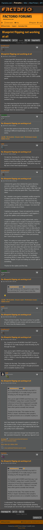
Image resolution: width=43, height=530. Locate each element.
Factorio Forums (17, 16)
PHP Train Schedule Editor (8, 441)
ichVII (2, 306)
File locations (10, 137)
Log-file (3, 137)
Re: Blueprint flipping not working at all (16, 123)
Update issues (5, 139)
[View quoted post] (24, 287)
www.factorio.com (8, 19)
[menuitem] (8, 22)
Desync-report (19, 137)
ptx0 (7, 373)
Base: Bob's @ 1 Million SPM (9, 444)
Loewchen (4, 115)
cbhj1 (2, 143)
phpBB (16, 526)
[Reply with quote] (37, 47)
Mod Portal (33, 3)
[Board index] (18, 9)
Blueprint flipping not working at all (21, 34)
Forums (18, 3)
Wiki (25, 3)
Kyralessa (3, 453)
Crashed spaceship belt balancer (18, 439)
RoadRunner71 (5, 45)
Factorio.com (7, 3)
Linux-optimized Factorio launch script (15, 448)
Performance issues (31, 137)
